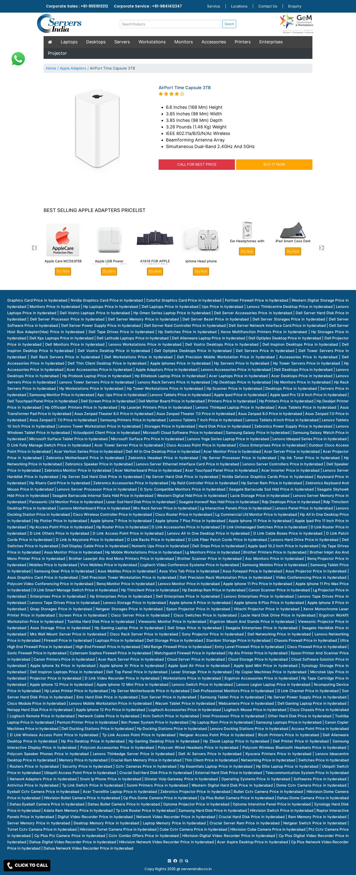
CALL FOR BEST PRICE (197, 164)
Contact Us (267, 6)
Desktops (96, 41)
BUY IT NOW (274, 164)
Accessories (213, 41)
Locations (239, 6)
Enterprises (271, 41)
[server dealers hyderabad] (169, 861)
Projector (57, 53)
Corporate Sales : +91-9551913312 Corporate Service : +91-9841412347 (114, 6)
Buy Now (63, 271)
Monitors (183, 41)
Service (213, 6)
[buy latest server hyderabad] (186, 861)
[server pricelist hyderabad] (181, 861)
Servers (122, 41)
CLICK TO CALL (31, 865)
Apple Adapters (73, 68)
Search (229, 24)
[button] (34, 247)
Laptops (69, 41)
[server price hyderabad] (175, 861)
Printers (243, 41)
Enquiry (294, 6)
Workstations (152, 41)
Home (51, 68)
